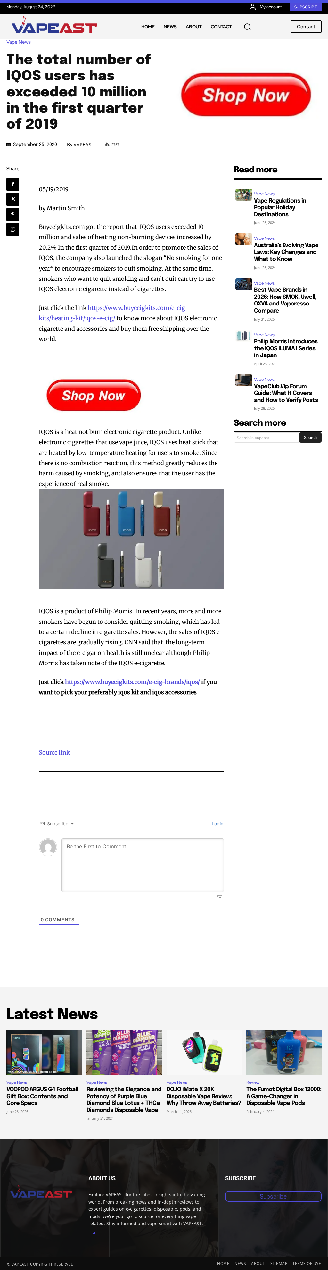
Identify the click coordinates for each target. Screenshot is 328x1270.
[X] (12, 199)
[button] (247, 26)
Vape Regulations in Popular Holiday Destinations (280, 208)
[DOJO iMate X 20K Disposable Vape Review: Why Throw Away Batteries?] (204, 1052)
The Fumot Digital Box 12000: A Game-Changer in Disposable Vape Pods (283, 1096)
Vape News (18, 42)
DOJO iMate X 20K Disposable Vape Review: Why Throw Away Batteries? (204, 1096)
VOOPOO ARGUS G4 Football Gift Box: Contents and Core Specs (42, 1096)
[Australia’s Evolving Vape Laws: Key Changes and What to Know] (243, 239)
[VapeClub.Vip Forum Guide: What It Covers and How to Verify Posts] (243, 380)
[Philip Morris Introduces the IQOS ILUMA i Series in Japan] (243, 336)
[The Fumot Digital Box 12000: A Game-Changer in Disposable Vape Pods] (284, 1052)
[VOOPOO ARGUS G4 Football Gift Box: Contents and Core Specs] (44, 1052)
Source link (54, 752)
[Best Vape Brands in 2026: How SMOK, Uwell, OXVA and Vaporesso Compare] (243, 284)
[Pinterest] (12, 214)
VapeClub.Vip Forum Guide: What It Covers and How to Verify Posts (286, 393)
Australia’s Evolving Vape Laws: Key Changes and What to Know (286, 252)
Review (252, 1082)
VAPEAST (84, 144)
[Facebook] (12, 184)
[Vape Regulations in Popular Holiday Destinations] (243, 195)
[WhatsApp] (12, 229)
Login (216, 823)
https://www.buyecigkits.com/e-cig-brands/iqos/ (132, 682)
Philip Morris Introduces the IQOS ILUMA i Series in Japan (285, 348)
